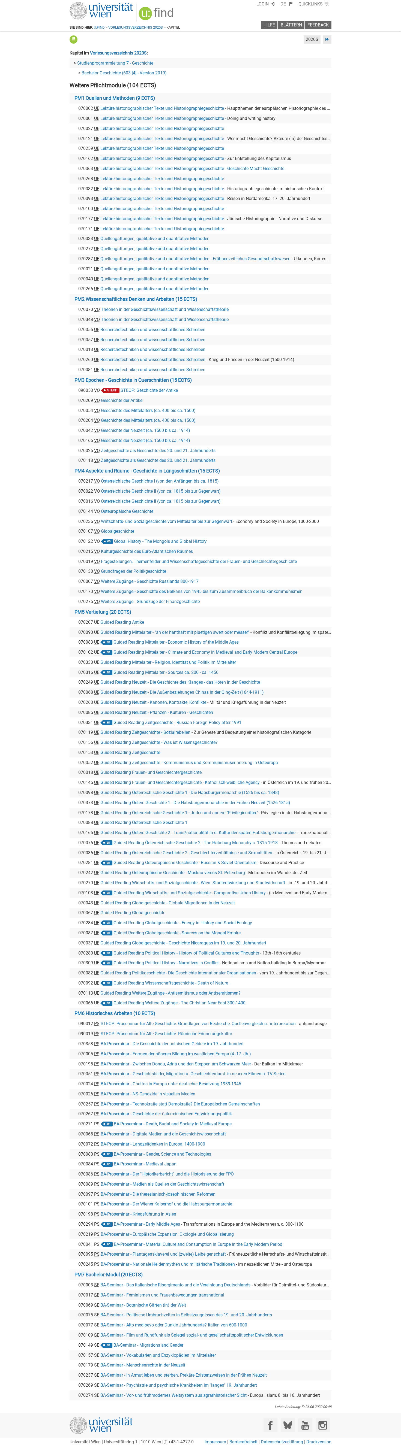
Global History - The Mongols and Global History (160, 541)
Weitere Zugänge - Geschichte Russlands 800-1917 (150, 581)
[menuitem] (286, 4)
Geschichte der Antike (121, 400)
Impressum (215, 1441)
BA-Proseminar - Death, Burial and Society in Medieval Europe (173, 1123)
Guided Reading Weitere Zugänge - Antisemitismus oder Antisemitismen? (170, 993)
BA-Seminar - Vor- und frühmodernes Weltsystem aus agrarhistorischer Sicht (173, 1395)
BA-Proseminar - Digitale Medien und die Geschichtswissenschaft (163, 1134)
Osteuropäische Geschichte (127, 511)
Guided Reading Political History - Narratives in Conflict (166, 962)
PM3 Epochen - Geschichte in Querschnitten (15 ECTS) (133, 380)
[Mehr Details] (73, 39)
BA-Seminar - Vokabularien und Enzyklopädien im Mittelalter (158, 1355)
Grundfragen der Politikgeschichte (133, 571)
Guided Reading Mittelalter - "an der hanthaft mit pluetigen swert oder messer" (174, 632)
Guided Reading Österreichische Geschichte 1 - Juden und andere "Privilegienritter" (179, 812)
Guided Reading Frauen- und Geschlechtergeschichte (151, 772)
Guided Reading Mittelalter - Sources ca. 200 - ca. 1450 (166, 672)
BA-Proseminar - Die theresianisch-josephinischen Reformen (158, 1194)
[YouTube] (305, 1425)
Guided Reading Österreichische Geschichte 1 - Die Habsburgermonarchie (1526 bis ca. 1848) (189, 792)
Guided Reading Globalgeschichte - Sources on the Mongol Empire (177, 932)
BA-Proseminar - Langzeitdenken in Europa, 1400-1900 (153, 1144)
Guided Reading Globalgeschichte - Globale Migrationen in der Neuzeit (167, 902)
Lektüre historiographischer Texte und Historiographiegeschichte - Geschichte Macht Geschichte (192, 168)
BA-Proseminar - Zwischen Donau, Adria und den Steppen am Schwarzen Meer (176, 1064)
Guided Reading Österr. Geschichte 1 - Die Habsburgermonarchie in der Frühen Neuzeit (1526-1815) (195, 802)
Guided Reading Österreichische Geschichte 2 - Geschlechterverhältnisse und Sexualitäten (186, 852)
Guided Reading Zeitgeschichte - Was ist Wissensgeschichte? (159, 742)
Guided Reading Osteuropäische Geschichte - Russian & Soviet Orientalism (184, 862)
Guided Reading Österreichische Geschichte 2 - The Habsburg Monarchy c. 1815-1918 (195, 842)
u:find (99, 27)
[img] (156, 15)
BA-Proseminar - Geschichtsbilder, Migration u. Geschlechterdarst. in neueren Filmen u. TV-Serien (193, 1073)
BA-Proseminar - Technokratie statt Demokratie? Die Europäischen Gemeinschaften (180, 1104)
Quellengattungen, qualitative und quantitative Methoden (155, 238)
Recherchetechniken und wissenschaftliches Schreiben (152, 329)
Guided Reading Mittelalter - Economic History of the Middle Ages (176, 642)
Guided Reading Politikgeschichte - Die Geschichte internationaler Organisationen (178, 973)
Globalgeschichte (117, 531)
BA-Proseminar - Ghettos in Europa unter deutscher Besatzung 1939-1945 (171, 1083)
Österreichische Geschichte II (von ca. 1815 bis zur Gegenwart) (161, 491)
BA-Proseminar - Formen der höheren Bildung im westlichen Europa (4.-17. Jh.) (176, 1053)
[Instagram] (323, 1425)
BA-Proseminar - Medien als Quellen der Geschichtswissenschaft (162, 1184)
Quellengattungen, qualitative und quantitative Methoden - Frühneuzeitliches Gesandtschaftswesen (195, 258)
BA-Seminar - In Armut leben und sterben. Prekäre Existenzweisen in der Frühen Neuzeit (183, 1375)
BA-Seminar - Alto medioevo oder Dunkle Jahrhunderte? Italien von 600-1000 (173, 1325)
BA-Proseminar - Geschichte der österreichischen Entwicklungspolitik (166, 1113)
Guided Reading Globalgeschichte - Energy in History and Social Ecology (182, 922)
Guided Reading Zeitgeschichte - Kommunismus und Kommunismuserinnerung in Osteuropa (189, 762)
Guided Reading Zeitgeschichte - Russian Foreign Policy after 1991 (177, 722)
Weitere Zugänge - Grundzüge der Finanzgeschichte (150, 601)
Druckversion (318, 1441)
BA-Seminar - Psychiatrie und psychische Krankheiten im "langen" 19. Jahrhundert (178, 1385)
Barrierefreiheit (243, 1441)
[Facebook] (270, 1425)
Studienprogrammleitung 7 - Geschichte (115, 63)
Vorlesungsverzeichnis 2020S (135, 27)
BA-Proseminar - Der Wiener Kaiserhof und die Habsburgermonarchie (166, 1204)
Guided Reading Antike (122, 622)
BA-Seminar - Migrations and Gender (148, 1345)
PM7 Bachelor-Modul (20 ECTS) (108, 1274)
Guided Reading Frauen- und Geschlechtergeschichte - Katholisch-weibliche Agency (180, 782)
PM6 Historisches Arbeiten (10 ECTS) (114, 1013)
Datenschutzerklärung (282, 1441)
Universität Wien (88, 4)
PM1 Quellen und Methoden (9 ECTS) (114, 98)
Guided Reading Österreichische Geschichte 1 (143, 822)
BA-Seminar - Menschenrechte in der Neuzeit (142, 1365)
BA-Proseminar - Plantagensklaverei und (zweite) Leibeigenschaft (163, 1254)
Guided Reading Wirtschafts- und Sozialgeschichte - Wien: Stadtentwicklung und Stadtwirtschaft (192, 882)
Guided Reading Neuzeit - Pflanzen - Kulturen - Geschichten (156, 712)
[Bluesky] (288, 1425)
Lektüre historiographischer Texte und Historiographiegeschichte (162, 108)
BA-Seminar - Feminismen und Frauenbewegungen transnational (162, 1295)
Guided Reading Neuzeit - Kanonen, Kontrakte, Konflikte (153, 702)
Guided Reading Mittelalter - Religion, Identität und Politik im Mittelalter (168, 662)
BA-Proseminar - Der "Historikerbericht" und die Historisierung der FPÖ (167, 1174)
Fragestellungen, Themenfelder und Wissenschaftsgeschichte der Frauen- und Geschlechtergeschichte (199, 561)
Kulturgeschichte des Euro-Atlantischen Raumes (147, 551)
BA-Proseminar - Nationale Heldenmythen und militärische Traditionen (168, 1264)
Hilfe (269, 25)
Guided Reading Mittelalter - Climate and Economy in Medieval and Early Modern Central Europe (205, 652)
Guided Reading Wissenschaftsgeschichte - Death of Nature (170, 983)
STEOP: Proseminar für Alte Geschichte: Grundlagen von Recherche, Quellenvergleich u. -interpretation (198, 1023)
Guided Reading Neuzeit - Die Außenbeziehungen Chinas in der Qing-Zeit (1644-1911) (182, 692)
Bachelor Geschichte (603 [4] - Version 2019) (124, 72)
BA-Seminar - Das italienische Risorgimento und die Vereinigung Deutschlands (175, 1285)
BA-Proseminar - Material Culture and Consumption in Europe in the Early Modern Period (198, 1244)
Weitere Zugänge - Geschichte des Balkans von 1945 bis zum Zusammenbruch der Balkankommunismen (202, 591)
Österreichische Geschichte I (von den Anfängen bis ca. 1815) (160, 481)
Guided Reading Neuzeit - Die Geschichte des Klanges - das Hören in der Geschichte (180, 682)
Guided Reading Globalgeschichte (132, 912)
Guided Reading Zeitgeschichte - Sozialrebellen (145, 732)
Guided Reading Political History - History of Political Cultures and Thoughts (186, 953)
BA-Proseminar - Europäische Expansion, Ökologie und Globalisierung (167, 1234)
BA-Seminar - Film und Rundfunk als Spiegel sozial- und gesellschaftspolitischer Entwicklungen (191, 1335)
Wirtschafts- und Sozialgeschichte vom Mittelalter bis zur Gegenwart (166, 521)
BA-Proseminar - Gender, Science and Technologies (162, 1154)
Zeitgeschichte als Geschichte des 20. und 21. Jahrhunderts (158, 450)
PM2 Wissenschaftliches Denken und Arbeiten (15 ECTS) (135, 299)
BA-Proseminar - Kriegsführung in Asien (138, 1214)
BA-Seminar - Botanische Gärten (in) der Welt (143, 1305)
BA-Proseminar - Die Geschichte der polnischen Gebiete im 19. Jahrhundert (172, 1043)
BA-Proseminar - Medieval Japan (145, 1164)
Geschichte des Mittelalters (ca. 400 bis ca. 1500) (148, 410)
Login (262, 4)
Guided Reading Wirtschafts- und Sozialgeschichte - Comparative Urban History (189, 892)
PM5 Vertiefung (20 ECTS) (102, 612)
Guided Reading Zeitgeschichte (130, 752)
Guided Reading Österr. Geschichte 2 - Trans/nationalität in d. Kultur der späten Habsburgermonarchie (197, 832)
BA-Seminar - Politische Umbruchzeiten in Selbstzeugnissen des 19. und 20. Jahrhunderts (186, 1314)
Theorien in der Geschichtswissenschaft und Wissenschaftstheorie (165, 309)
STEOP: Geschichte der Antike (149, 390)
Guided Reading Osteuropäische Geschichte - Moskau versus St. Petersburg (172, 872)
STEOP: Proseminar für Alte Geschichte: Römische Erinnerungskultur (166, 1033)
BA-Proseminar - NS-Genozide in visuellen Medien (148, 1093)
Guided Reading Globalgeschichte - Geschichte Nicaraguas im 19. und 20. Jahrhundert (183, 943)
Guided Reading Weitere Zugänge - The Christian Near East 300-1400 (179, 1002)
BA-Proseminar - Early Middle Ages (147, 1224)
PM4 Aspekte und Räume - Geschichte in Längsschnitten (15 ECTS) (147, 471)
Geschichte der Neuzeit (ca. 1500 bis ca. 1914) (145, 430)
